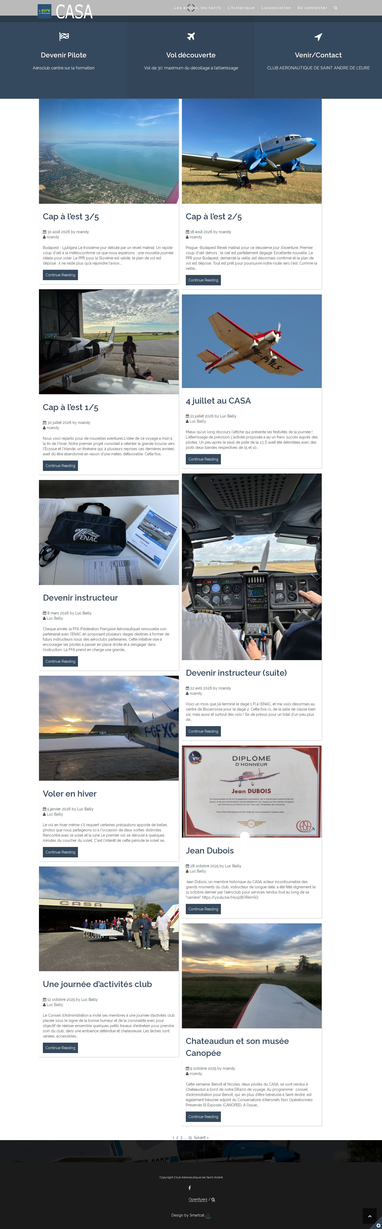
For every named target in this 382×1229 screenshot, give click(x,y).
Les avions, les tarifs (197, 8)
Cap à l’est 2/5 (214, 216)
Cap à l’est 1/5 (70, 407)
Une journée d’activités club (97, 984)
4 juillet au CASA (218, 400)
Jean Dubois (210, 850)
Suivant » (201, 1137)
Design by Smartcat (188, 1215)
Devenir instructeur (80, 597)
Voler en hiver (70, 793)
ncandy (82, 232)
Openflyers (198, 1199)
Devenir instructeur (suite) (236, 673)
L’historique (241, 8)
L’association (276, 8)
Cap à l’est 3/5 (71, 216)
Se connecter (312, 8)
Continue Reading (60, 275)
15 (190, 1137)
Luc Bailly (228, 416)
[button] (336, 8)
